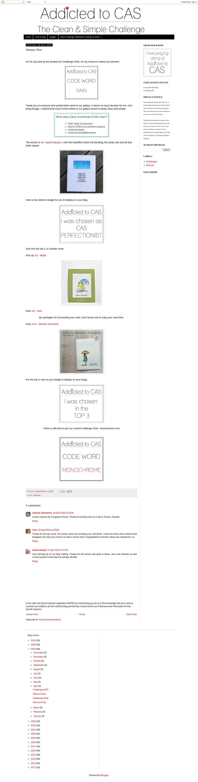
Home (28, 37)
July (35, 673)
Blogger (104, 775)
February (38, 712)
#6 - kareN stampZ (51, 142)
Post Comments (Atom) (50, 619)
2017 (33, 746)
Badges (53, 37)
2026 (33, 640)
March (36, 707)
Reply (35, 521)
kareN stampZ (39, 550)
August (37, 669)
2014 (33, 759)
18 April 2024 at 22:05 (63, 513)
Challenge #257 (40, 690)
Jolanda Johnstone (42, 513)
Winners (37, 495)
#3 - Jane (37, 311)
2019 (33, 738)
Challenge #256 (40, 698)
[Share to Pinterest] (71, 491)
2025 (33, 644)
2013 (33, 763)
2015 (33, 755)
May (35, 682)
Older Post (131, 614)
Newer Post (32, 614)
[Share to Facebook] (68, 491)
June (36, 678)
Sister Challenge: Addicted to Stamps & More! (80, 37)
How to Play (40, 37)
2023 (33, 721)
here (117, 428)
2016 (33, 750)
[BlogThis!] (63, 491)
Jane (34, 530)
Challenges (151, 161)
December (38, 652)
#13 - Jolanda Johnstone (45, 324)
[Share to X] (66, 491)
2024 (33, 649)
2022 (33, 725)
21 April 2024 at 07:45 (57, 550)
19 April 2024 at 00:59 (48, 530)
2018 (33, 742)
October (37, 661)
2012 (33, 767)
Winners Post (39, 694)
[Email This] (60, 491)
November (38, 657)
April (35, 686)
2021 (33, 729)
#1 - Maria (40, 255)
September (38, 665)
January (37, 716)
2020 (33, 734)
